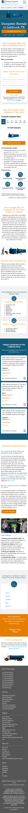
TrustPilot (19, 781)
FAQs (3, 728)
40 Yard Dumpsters (8, 684)
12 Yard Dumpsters (7, 676)
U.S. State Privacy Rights (9, 733)
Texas (14, 7)
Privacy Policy (14, 95)
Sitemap (4, 756)
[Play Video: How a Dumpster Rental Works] (14, 525)
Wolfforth (8, 606)
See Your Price (14, 91)
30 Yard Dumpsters (8, 682)
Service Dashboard (7, 720)
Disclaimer (19, 789)
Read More (5, 375)
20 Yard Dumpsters (8, 680)
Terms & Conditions (8, 709)
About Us (5, 747)
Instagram (5, 770)
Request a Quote (7, 718)
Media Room (6, 753)
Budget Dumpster (15, 790)
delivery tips (10, 480)
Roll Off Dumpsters (7, 672)
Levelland (8, 599)
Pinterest (4, 766)
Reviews (4, 749)
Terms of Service (12, 100)
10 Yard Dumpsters (7, 674)
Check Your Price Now (14, 143)
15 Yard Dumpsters (7, 678)
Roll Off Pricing (6, 688)
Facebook (5, 768)
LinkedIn (4, 772)
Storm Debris (6, 701)
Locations (8, 7)
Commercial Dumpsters (9, 707)
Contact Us (5, 751)
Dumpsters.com (7, 793)
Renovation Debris (7, 699)
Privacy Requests (7, 735)
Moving (4, 703)
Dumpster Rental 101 (8, 726)
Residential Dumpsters (8, 695)
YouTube (4, 776)
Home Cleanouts (7, 697)
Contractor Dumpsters (8, 705)
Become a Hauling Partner (10, 724)
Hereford (7, 596)
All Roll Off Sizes (7, 686)
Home (2, 7)
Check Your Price (15, 31)
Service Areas (6, 722)
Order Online (6, 717)
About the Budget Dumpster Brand (12, 758)
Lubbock (20, 7)
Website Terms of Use (8, 730)
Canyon (7, 593)
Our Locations (6, 755)
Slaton (7, 603)
